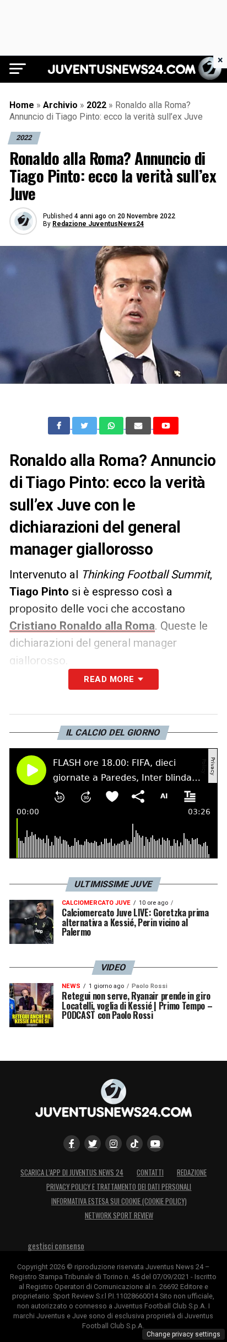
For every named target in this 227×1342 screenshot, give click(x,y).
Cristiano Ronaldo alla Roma (82, 625)
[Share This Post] (112, 425)
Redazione (192, 1172)
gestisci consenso (56, 1246)
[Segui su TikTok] (134, 1143)
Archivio (60, 105)
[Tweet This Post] (85, 425)
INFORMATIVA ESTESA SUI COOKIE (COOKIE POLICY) (119, 1201)
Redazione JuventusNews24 (98, 224)
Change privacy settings (183, 1334)
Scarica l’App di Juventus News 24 (71, 1172)
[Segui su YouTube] (155, 1143)
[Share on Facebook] (60, 425)
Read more (109, 679)
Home (21, 105)
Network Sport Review (119, 1215)
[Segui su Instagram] (113, 1143)
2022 (96, 105)
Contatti (150, 1172)
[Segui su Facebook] (71, 1143)
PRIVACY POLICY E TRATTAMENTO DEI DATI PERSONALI (118, 1187)
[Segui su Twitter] (92, 1143)
